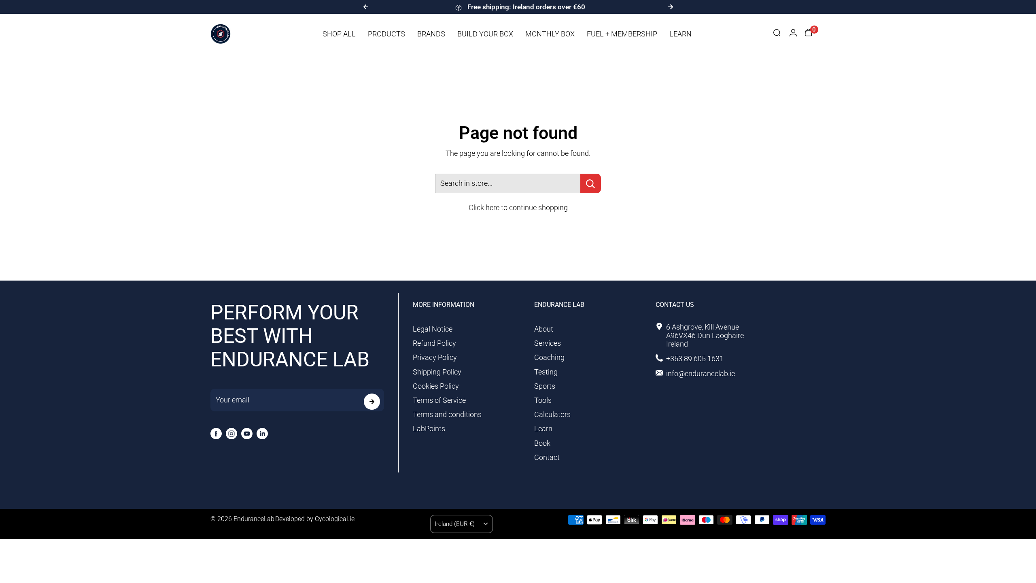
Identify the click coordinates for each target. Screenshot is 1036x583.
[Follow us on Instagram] (231, 433)
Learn (543, 428)
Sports (544, 386)
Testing (546, 372)
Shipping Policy (437, 372)
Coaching (549, 357)
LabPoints (429, 428)
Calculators (552, 414)
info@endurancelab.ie (700, 373)
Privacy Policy (435, 357)
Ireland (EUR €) (455, 524)
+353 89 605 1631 (695, 358)
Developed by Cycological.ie (315, 519)
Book (542, 443)
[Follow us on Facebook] (216, 433)
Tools (543, 400)
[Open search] (777, 34)
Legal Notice (432, 329)
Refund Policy (434, 343)
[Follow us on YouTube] (247, 433)
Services (547, 343)
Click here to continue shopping (518, 207)
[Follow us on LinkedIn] (262, 433)
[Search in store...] (590, 183)
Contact (547, 457)
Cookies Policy (436, 386)
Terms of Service (439, 400)
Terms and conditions (447, 414)
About (543, 329)
